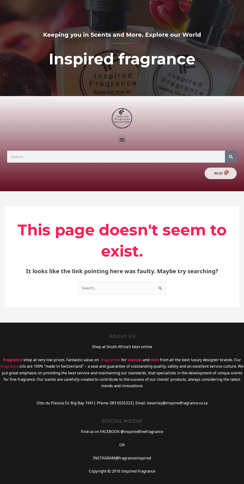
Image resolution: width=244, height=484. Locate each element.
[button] (122, 140)
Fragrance (9, 366)
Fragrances (110, 359)
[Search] (231, 157)
